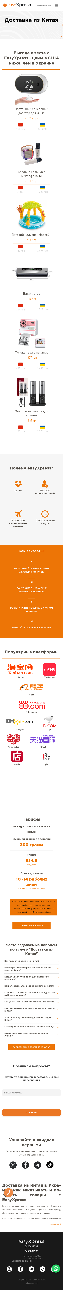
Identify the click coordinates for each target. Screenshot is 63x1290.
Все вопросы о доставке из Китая (31, 1047)
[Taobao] (20, 668)
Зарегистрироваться (31, 925)
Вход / (39, 5)
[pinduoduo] (13, 738)
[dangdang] (31, 703)
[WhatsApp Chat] (56, 1268)
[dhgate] (20, 720)
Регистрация (46, 5)
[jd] (49, 720)
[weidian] (17, 755)
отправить (31, 1112)
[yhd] (46, 755)
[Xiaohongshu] (49, 668)
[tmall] (43, 738)
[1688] (31, 686)
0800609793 (31, 1246)
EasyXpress (37, 1280)
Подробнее (54, 1224)
